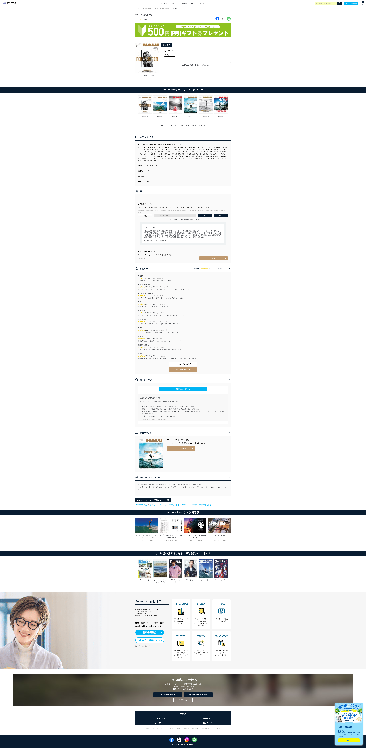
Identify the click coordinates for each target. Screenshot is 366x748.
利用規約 (148, 728)
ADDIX (137, 18)
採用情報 (206, 718)
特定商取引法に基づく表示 (174, 728)
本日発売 (184, 3)
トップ (137, 8)
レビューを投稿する (182, 369)
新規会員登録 (150, 632)
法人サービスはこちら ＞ (143, 646)
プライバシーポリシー (159, 728)
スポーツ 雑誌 (144, 8)
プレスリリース (159, 723)
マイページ (164, 3)
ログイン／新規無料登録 (351, 3)
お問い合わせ (207, 723)
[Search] (339, 3)
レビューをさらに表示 (184, 364)
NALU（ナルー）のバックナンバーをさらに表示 (181, 125)
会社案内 (186, 728)
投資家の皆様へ (206, 728)
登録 (213, 258)
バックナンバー (169, 55)
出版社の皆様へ (196, 728)
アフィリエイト (159, 718)
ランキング (194, 3)
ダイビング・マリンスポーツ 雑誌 (164, 505)
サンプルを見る (181, 448)
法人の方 (202, 3)
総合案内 (183, 714)
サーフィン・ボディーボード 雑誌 (158, 8)
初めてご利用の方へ (149, 640)
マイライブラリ (175, 3)
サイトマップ (216, 728)
